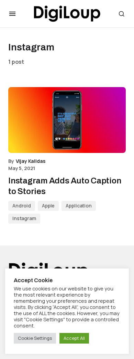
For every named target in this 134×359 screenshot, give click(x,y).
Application (78, 205)
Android (21, 205)
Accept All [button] (74, 338)
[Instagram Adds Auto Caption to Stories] (67, 120)
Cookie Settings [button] (35, 338)
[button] (12, 14)
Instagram (24, 218)
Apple (48, 205)
